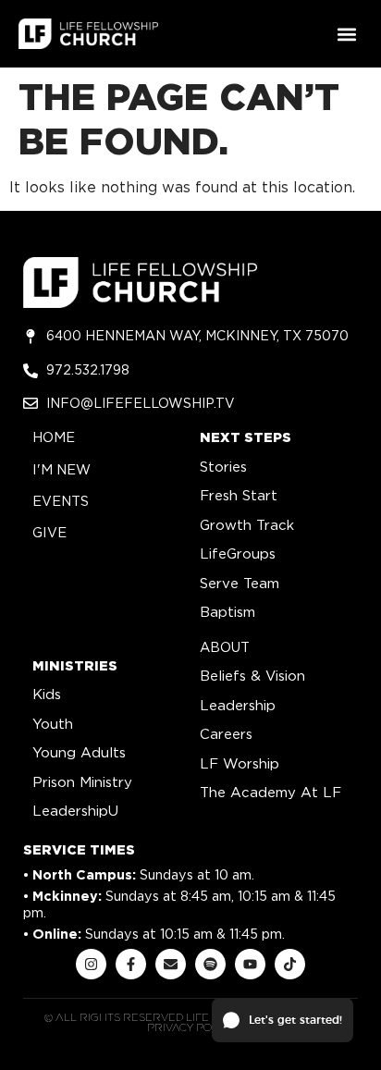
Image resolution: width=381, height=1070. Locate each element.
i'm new (61, 469)
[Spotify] (210, 964)
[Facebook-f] (131, 964)
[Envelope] (170, 964)
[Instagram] (91, 964)
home (53, 437)
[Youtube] (250, 964)
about (225, 647)
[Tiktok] (290, 964)
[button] (347, 33)
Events (60, 501)
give (49, 532)
